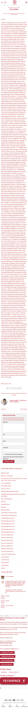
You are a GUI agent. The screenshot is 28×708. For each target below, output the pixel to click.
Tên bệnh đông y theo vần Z (8, 532)
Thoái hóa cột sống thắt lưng (8, 554)
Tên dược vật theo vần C (7, 540)
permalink (14, 394)
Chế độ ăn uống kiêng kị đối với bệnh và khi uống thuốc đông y (13, 495)
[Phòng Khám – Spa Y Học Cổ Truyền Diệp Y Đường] (14, 2)
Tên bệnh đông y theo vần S (7, 523)
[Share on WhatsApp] (7, 388)
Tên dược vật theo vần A (7, 534)
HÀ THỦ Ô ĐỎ (9, 605)
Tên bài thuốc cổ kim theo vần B (9, 515)
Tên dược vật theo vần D (14, 7)
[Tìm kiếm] (5, 2)
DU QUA (3, 409)
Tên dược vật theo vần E (7, 545)
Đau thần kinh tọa (5, 504)
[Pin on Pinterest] (18, 388)
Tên (4, 434)
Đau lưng (3, 501)
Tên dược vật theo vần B (7, 537)
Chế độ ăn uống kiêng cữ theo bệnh (9, 491)
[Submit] (26, 616)
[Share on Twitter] (12, 388)
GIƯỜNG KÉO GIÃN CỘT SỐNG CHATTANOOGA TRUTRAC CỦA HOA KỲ (15, 591)
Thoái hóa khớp (5, 557)
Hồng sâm (3, 507)
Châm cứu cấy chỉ (5, 488)
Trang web (5, 447)
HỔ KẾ (7, 600)
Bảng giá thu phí (5, 473)
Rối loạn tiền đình (5, 510)
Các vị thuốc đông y (6, 483)
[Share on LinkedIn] (20, 388)
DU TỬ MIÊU (23, 409)
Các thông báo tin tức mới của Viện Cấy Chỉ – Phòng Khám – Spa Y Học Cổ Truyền (14, 479)
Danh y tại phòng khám (6, 498)
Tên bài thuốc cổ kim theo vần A (9, 512)
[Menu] (2, 2)
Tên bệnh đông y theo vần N (8, 521)
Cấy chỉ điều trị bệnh (6, 486)
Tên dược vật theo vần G (7, 548)
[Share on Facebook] (10, 388)
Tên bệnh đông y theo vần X (8, 526)
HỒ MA (7, 596)
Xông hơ (3, 568)
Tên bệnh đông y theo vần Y (8, 529)
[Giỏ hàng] (26, 2)
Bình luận (5, 422)
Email (4, 441)
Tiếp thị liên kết (5, 562)
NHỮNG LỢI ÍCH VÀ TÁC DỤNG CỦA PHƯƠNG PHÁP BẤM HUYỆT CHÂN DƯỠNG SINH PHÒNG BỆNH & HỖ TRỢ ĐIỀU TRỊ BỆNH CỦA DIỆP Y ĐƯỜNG (15, 584)
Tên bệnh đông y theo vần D (8, 518)
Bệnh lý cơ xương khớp (7, 475)
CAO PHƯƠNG (9, 576)
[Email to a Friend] (15, 388)
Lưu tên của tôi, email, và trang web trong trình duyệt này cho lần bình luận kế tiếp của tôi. (13, 456)
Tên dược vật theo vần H (7, 551)
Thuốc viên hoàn (5, 559)
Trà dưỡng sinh (5, 565)
